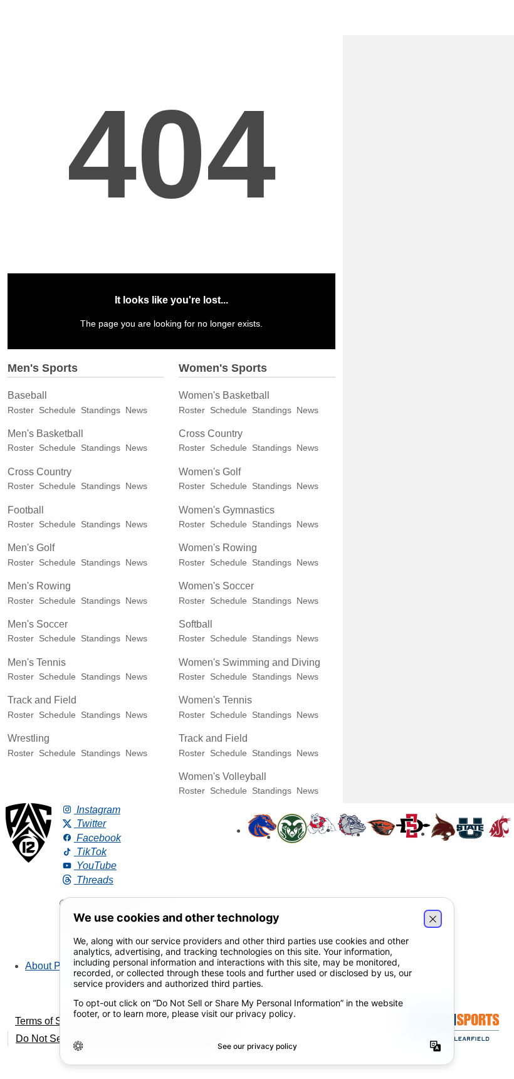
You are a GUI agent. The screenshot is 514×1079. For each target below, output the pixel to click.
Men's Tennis (37, 662)
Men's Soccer (38, 624)
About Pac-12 (55, 966)
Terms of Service (52, 1021)
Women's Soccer (216, 586)
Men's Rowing (39, 586)
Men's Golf (31, 547)
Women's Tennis (215, 700)
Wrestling (29, 738)
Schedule (57, 410)
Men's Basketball (45, 433)
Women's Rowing (218, 547)
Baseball (27, 395)
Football (26, 510)
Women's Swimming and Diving (249, 662)
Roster (21, 410)
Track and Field (42, 700)
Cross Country (39, 471)
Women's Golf (210, 471)
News (136, 410)
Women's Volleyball (222, 776)
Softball (195, 624)
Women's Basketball (224, 395)
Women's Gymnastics (227, 510)
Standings (100, 410)
